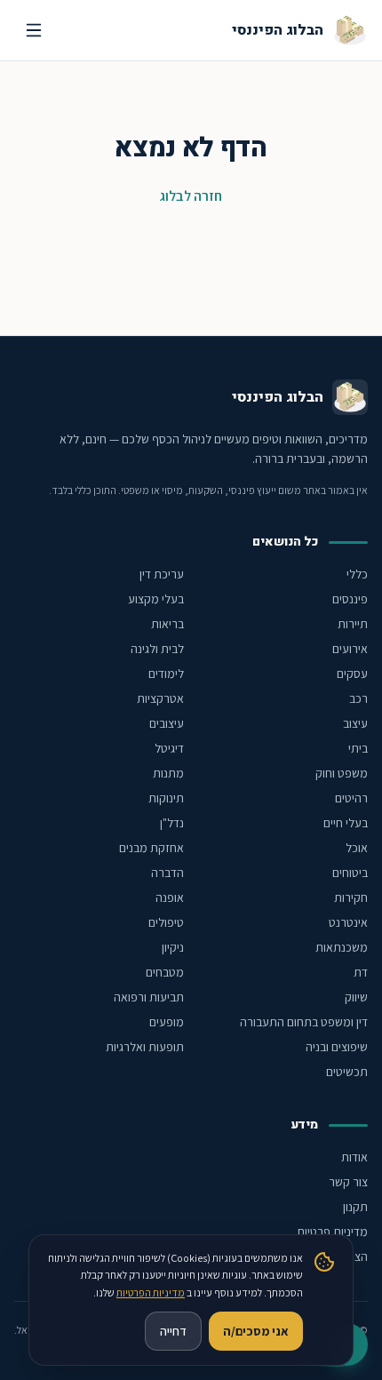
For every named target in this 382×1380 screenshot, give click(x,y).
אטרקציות (160, 698)
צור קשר (348, 1182)
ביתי (358, 748)
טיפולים (166, 922)
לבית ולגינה (157, 649)
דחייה (173, 1331)
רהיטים (351, 798)
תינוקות (166, 798)
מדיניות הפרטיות (150, 1292)
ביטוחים (350, 873)
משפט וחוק (341, 773)
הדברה (167, 873)
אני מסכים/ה (256, 1331)
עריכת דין (161, 574)
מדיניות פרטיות (332, 1232)
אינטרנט (348, 922)
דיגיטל (169, 748)
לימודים (166, 674)
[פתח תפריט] (33, 30)
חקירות (351, 897)
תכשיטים (347, 1072)
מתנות (168, 773)
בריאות (167, 624)
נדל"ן (172, 823)
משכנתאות (341, 947)
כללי (357, 574)
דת (361, 972)
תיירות (353, 624)
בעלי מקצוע (156, 599)
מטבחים (165, 972)
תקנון (355, 1207)
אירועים (350, 649)
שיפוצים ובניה (337, 1047)
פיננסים (350, 599)
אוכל (357, 848)
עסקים (352, 674)
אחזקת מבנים (151, 848)
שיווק (356, 997)
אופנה (169, 897)
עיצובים (166, 723)
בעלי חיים (345, 823)
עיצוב (355, 723)
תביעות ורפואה (149, 997)
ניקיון (173, 947)
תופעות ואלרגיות (145, 1047)
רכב (358, 698)
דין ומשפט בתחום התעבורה (304, 1022)
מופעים (166, 1022)
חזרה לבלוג (191, 196)
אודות (354, 1157)
